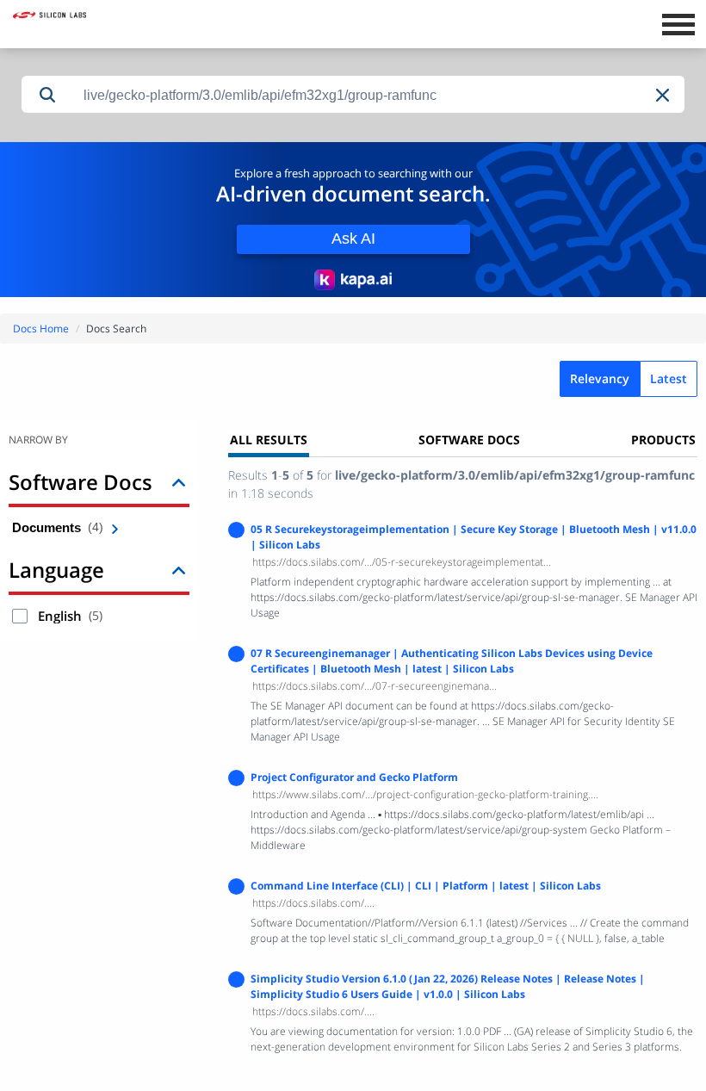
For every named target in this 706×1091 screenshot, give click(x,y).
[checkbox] (20, 616)
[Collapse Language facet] (178, 570)
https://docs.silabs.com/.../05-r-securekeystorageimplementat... (401, 562)
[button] (663, 95)
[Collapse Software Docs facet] (178, 482)
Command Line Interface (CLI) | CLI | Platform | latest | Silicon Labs (426, 885)
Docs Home (41, 328)
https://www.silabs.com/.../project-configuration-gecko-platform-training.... (425, 794)
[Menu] (678, 22)
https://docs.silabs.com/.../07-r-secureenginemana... (374, 686)
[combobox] (378, 95)
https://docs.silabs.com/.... (313, 903)
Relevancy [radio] (599, 378)
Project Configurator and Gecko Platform (354, 777)
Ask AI (353, 238)
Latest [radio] (668, 378)
